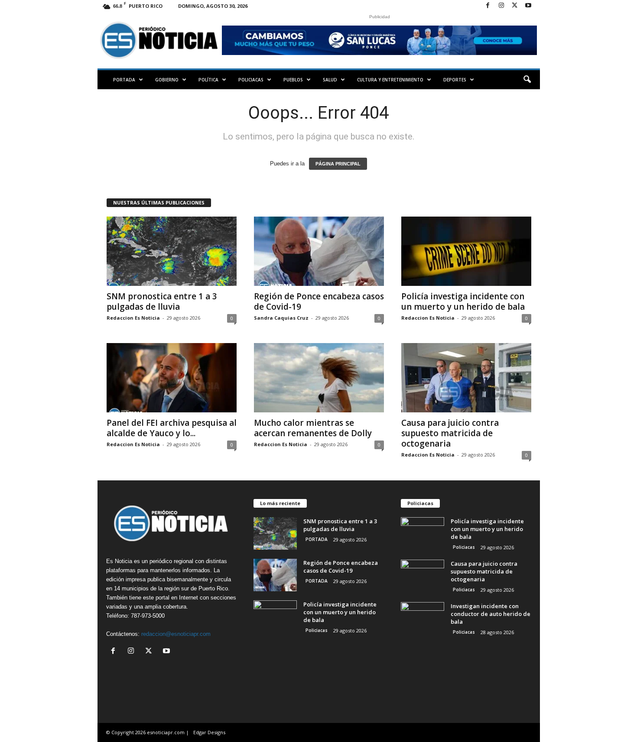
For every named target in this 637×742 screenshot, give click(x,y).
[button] (526, 79)
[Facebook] (488, 6)
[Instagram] (501, 6)
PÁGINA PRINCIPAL (338, 163)
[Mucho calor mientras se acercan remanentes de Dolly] (319, 377)
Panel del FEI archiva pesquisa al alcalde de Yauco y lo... (172, 428)
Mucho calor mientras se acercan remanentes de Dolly (313, 428)
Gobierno (167, 80)
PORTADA (124, 80)
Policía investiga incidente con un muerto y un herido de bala (463, 301)
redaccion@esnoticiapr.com (176, 634)
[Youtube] (528, 6)
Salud (330, 80)
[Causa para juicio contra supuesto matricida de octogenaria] (466, 377)
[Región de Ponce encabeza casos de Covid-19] (319, 251)
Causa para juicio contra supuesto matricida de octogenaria (450, 433)
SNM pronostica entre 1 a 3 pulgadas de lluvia (162, 301)
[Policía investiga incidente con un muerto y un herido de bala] (466, 251)
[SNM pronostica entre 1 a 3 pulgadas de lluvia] (172, 251)
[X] (515, 6)
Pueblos (293, 80)
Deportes (454, 80)
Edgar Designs (209, 732)
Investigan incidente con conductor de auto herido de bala (490, 613)
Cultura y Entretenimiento (390, 80)
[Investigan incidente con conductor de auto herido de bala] (422, 618)
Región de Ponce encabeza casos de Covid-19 (319, 301)
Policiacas (250, 80)
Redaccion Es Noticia (133, 317)
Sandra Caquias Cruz (281, 317)
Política (208, 80)
